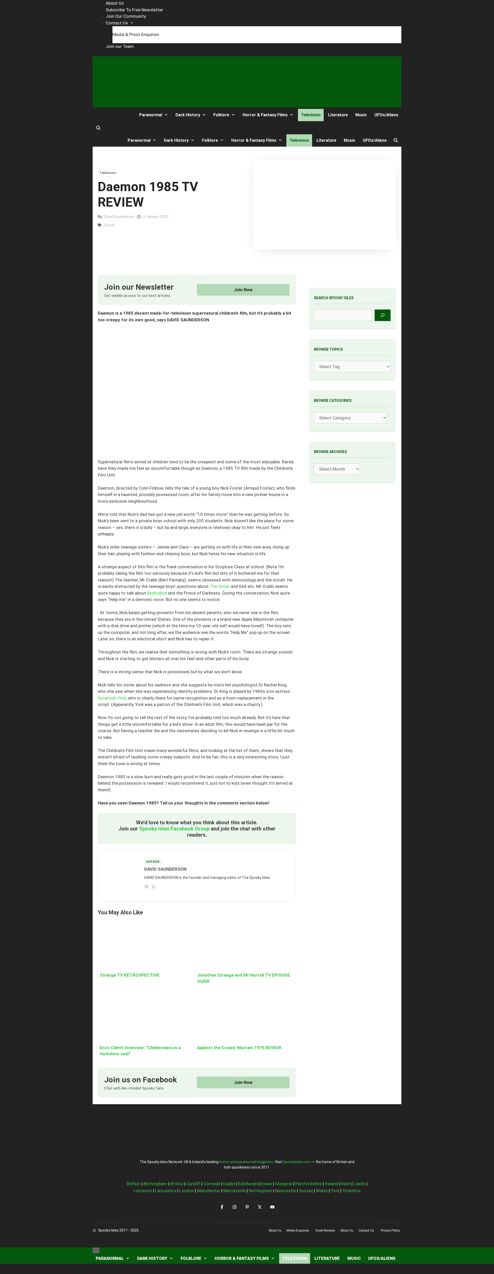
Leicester (143, 1190)
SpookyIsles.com (297, 1162)
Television (311, 114)
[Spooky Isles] (112, 115)
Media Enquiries (298, 1230)
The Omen (220, 586)
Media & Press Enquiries (135, 34)
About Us (115, 3)
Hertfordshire (308, 1183)
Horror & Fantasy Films (265, 114)
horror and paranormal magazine (246, 1162)
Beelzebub (157, 593)
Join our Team (120, 46)
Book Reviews (325, 1230)
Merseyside (234, 1190)
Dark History (187, 114)
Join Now (243, 289)
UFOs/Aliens (386, 114)
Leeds (359, 1183)
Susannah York (112, 698)
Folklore (221, 114)
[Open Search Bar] (98, 128)
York (335, 1190)
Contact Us (117, 22)
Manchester (208, 1190)
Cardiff (193, 1183)
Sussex (306, 1190)
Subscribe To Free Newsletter (134, 9)
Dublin (229, 1183)
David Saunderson (119, 216)
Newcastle (285, 1190)
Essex (266, 1183)
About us (275, 1230)
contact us (366, 1230)
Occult (109, 225)
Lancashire (165, 1190)
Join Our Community (126, 16)
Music (361, 114)
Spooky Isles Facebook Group (174, 829)
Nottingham (260, 1190)
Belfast (134, 1183)
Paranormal (150, 114)
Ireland (331, 1183)
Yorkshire (351, 1190)
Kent (345, 1183)
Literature (338, 114)
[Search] (383, 315)
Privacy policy (390, 1230)
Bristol (176, 1183)
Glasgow (283, 1183)
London (186, 1190)
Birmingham (155, 1183)
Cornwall (211, 1183)
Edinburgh (248, 1183)
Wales (322, 1190)
